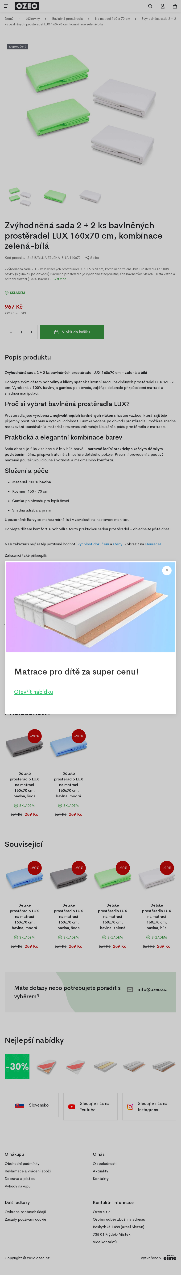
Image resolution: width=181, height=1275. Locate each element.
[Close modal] (167, 570)
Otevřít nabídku (33, 691)
